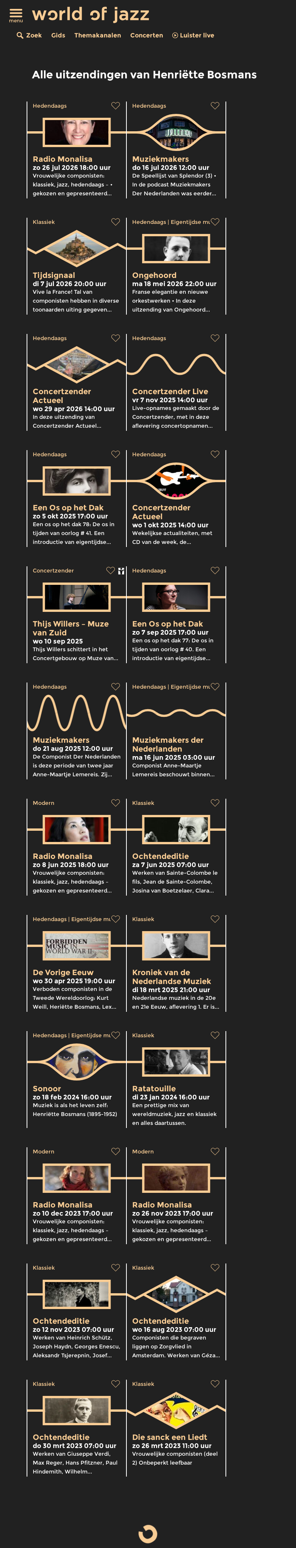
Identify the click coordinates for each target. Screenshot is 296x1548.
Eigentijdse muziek (197, 221)
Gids (58, 35)
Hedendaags (50, 105)
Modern (43, 802)
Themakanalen (97, 35)
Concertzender (53, 570)
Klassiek (44, 221)
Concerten (146, 35)
